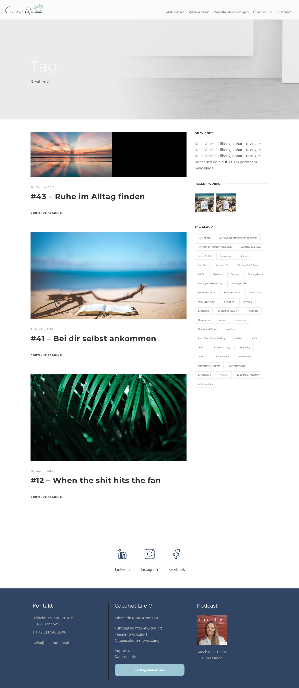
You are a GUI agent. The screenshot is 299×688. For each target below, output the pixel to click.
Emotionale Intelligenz (248, 265)
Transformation (221, 356)
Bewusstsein (226, 255)
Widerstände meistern (248, 374)
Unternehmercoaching (209, 365)
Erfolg (201, 274)
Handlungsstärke (206, 292)
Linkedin (122, 569)
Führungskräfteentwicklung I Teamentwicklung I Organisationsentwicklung (139, 634)
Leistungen (174, 12)
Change (245, 255)
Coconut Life (222, 265)
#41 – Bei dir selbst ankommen (93, 338)
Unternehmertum (237, 365)
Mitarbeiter (240, 319)
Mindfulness (204, 319)
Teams (201, 356)
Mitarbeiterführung (207, 329)
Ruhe (254, 338)
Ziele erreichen (205, 383)
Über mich (262, 12)
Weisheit (224, 374)
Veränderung (204, 374)
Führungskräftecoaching (210, 283)
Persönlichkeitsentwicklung (211, 338)
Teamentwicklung (221, 347)
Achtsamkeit (204, 237)
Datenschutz (125, 656)
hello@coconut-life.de (51, 642)
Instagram (149, 569)
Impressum (124, 650)
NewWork (230, 329)
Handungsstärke (232, 292)
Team (201, 347)
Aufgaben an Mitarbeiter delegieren (215, 246)
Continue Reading (46, 212)
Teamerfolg (244, 347)
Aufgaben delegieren (251, 246)
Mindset (222, 319)
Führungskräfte (255, 274)
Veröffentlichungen (231, 12)
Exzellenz (217, 274)
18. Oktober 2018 (43, 187)
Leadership (203, 310)
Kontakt (283, 12)
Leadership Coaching (228, 310)
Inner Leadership (206, 301)
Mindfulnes (253, 310)
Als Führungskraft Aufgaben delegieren (238, 237)
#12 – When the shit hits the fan (96, 480)
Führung (235, 274)
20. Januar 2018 (42, 471)
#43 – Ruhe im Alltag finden (88, 196)
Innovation (229, 301)
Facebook (176, 569)
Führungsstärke (238, 283)
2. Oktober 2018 (42, 329)
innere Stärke (255, 292)
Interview (247, 301)
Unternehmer (244, 356)
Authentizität (204, 255)
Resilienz (238, 338)
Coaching (202, 265)
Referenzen (198, 12)
